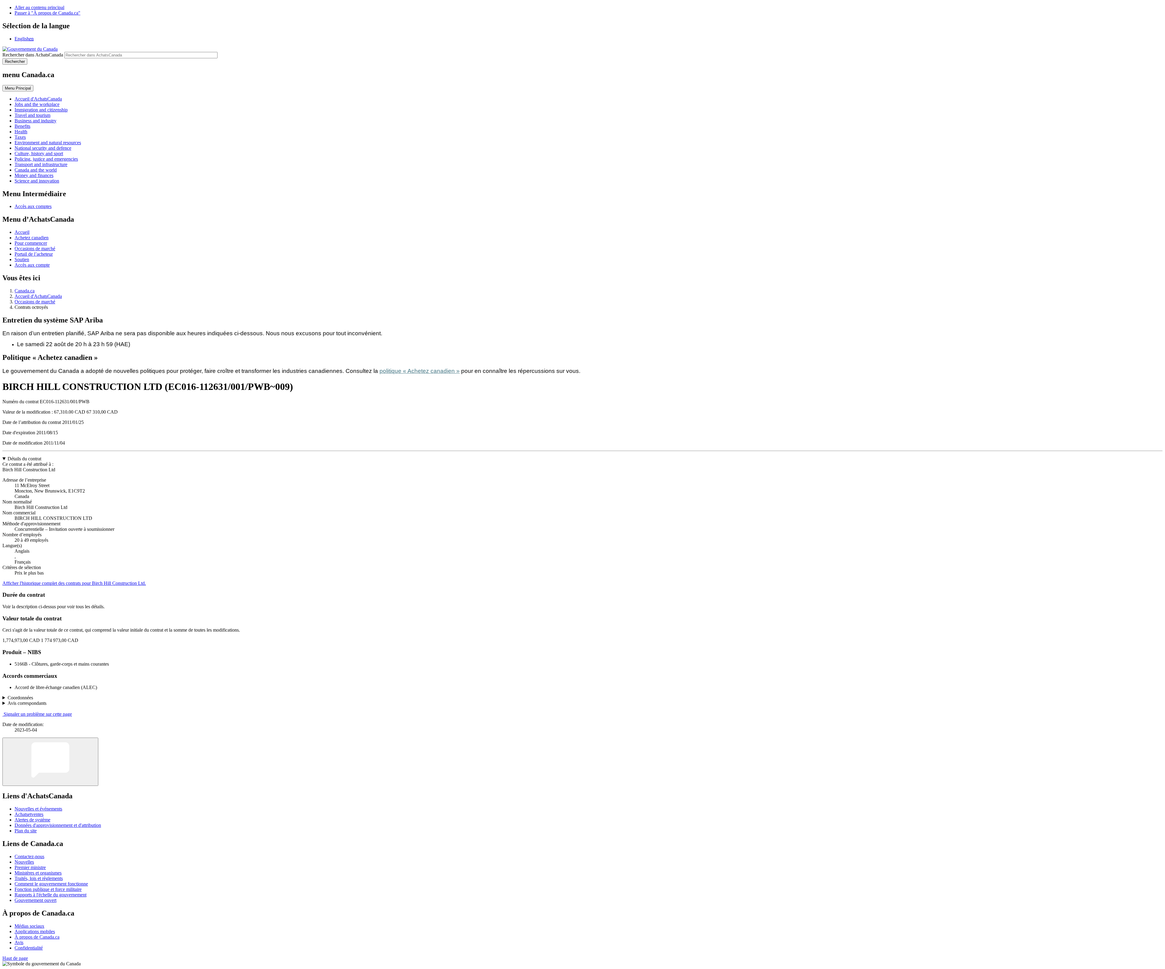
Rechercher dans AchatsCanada (32, 54)
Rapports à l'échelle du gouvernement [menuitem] (50, 894)
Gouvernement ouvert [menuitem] (35, 900)
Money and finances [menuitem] (34, 175)
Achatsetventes (29, 814)
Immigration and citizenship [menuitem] (41, 109)
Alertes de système (32, 819)
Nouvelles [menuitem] (24, 862)
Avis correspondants (27, 703)
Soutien (22, 259)
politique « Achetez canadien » (420, 371)
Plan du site (26, 830)
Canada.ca (25, 290)
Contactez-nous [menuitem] (29, 856)
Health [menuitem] (21, 131)
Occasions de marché (35, 248)
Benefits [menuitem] (22, 126)
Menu (18, 88)
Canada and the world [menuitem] (36, 169)
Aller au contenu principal (39, 7)
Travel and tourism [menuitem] (32, 115)
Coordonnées (20, 697)
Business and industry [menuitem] (35, 120)
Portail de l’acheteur (34, 254)
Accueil (22, 232)
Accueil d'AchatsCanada (38, 296)
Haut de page (15, 958)
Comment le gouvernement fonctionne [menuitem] (51, 883)
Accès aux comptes (33, 206)
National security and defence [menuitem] (43, 148)
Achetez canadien (32, 237)
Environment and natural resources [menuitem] (48, 142)
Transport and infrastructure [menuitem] (41, 164)
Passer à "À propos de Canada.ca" (47, 12)
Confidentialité (29, 947)
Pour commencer (31, 243)
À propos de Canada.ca (37, 937)
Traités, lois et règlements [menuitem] (39, 878)
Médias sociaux (29, 926)
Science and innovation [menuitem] (37, 180)
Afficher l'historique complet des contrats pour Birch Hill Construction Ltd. (74, 583)
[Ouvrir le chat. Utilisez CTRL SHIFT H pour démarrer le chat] (50, 762)
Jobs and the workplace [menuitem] (37, 104)
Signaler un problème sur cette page (38, 714)
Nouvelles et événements (38, 808)
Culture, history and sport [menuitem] (39, 153)
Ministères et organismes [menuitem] (38, 872)
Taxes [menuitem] (20, 137)
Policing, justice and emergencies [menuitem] (46, 159)
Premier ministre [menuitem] (30, 867)
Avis (19, 942)
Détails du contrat (24, 458)
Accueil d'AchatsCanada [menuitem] (38, 98)
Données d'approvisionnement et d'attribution (58, 825)
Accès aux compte (32, 265)
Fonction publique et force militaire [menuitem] (48, 889)
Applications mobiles (35, 931)
